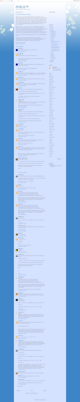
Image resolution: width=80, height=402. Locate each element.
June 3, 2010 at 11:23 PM (22, 126)
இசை (50, 84)
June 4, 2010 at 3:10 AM (22, 246)
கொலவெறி (51, 110)
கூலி (50, 107)
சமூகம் (19, 43)
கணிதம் (50, 95)
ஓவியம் (50, 93)
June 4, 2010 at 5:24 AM (22, 333)
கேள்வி (50, 109)
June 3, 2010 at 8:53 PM (22, 85)
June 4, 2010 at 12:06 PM (22, 384)
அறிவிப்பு (50, 79)
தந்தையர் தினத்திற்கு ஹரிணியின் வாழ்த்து (56, 165)
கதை (50, 96)
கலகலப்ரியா (20, 174)
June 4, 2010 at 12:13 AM (22, 172)
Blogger (44, 399)
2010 (51, 30)
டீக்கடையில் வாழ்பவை (54, 45)
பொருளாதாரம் (51, 137)
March (52, 55)
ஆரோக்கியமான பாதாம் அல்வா (55, 41)
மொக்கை (50, 145)
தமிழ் (50, 120)
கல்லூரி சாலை (51, 98)
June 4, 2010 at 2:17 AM (22, 214)
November (53, 33)
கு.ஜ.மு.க (22, 6)
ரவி (18, 184)
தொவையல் (51, 124)
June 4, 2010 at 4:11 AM (22, 290)
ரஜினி (50, 146)
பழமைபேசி (19, 53)
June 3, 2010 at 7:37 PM (22, 51)
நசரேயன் (19, 48)
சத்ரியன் (19, 233)
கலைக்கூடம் (52, 164)
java (50, 74)
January (52, 58)
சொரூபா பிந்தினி (51, 118)
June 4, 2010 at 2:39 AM (22, 235)
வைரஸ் (50, 154)
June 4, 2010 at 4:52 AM (22, 296)
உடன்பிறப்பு (19, 292)
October (52, 34)
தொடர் (50, 121)
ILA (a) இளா (20, 82)
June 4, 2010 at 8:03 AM (22, 377)
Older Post (45, 390)
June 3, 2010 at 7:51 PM (22, 69)
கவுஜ (50, 104)
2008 (51, 61)
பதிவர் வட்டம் (23, 43)
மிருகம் (50, 142)
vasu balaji (20, 128)
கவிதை (50, 101)
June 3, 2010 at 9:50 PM (22, 107)
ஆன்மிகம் (50, 82)
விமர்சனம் (50, 151)
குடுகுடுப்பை (20, 42)
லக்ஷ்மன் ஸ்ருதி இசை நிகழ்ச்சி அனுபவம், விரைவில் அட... (55, 47)
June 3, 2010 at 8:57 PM (22, 97)
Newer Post (18, 390)
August (52, 37)
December (53, 31)
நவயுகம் (19, 191)
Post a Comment (19, 386)
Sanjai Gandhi (20, 371)
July (52, 38)
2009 (51, 60)
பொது (50, 135)
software (50, 76)
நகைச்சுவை (51, 126)
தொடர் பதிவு (51, 123)
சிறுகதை (50, 115)
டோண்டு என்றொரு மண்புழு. (55, 49)
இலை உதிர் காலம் (51, 87)
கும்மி (50, 106)
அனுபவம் (50, 81)
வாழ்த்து (50, 148)
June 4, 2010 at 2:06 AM (22, 182)
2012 (51, 27)
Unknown (19, 237)
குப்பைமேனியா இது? (54, 42)
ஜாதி (50, 156)
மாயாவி (19, 298)
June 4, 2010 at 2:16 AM (22, 201)
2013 (51, 26)
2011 (51, 29)
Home (32, 390)
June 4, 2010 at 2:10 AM (22, 189)
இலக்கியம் (50, 85)
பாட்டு (50, 132)
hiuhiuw (19, 138)
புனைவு (50, 134)
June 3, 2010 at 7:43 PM (22, 60)
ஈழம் (50, 90)
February (52, 57)
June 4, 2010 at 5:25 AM (22, 338)
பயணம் (50, 131)
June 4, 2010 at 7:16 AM (22, 369)
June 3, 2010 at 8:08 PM (22, 80)
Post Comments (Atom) (33, 393)
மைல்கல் (50, 143)
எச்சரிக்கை (51, 92)
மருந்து (50, 140)
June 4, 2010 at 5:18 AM (22, 318)
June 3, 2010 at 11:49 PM (22, 144)
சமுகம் (50, 112)
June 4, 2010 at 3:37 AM (22, 252)
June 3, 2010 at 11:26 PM (22, 136)
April (52, 54)
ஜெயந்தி (19, 248)
